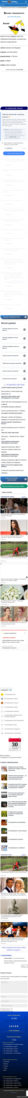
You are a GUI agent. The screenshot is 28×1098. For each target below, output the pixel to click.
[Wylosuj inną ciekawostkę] (25, 633)
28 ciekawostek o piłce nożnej (15, 385)
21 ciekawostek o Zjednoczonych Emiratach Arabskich (13, 715)
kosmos (6, 1063)
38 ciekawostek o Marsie (11, 1080)
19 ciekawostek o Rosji (10, 724)
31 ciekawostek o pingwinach (12, 1078)
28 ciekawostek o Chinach (11, 703)
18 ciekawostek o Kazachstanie (12, 733)
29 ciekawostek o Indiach (11, 698)
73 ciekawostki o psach (11, 1046)
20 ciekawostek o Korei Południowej (14, 720)
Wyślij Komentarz (5, 1010)
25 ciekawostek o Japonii (11, 707)
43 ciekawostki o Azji (9, 694)
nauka (5, 1068)
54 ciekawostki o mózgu (11, 1051)
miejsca (6, 1066)
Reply (23, 966)
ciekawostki (13, 16)
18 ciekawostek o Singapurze (12, 729)
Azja (17, 7)
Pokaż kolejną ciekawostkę (15, 153)
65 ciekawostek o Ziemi (11, 1048)
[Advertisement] (14, 88)
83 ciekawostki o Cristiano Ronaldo (13, 1044)
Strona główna (4, 7)
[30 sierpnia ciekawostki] (14, 750)
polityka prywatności (22, 1096)
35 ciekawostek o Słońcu (11, 1087)
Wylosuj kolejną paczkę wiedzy (13, 486)
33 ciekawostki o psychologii (12, 1083)
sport (5, 1070)
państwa (13, 7)
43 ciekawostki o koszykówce (12, 1053)
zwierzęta (6, 1061)
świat (9, 7)
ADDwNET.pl (14, 1092)
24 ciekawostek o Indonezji (11, 711)
